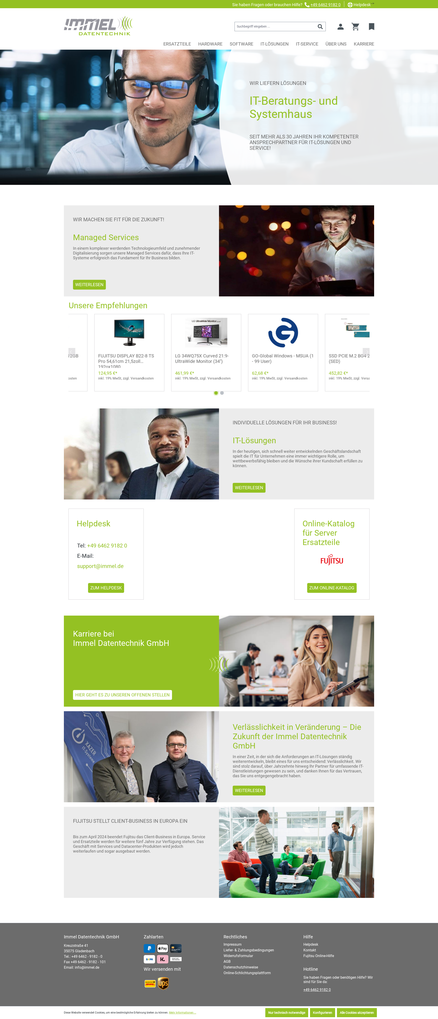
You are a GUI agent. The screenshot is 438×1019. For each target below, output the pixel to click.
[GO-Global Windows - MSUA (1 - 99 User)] (257, 332)
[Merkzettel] (372, 26)
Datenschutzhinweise (241, 967)
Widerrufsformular (238, 956)
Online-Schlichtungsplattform (247, 973)
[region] (219, 349)
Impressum (233, 944)
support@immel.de (100, 566)
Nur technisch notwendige (286, 1012)
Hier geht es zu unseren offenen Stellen (122, 695)
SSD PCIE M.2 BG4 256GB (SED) (329, 358)
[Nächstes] (367, 352)
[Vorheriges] (70, 352)
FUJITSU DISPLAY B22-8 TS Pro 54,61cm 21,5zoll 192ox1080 (100, 360)
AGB (227, 961)
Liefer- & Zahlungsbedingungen (249, 950)
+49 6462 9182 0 (325, 4)
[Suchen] (320, 26)
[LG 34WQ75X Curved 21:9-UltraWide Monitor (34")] (180, 332)
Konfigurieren (322, 1012)
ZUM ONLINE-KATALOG (331, 588)
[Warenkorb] (357, 26)
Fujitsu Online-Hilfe (318, 956)
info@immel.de (87, 967)
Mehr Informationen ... (182, 1012)
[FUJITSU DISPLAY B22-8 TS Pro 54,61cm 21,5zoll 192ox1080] (104, 332)
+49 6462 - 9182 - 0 (86, 956)
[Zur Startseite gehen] (98, 25)
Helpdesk (362, 4)
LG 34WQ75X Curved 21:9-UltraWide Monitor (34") (176, 358)
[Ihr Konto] (340, 26)
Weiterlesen (89, 284)
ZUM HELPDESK (106, 588)
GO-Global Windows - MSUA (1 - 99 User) (257, 358)
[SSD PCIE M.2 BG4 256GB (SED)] (334, 332)
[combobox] (275, 26)
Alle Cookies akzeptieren (357, 1012)
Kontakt (309, 950)
